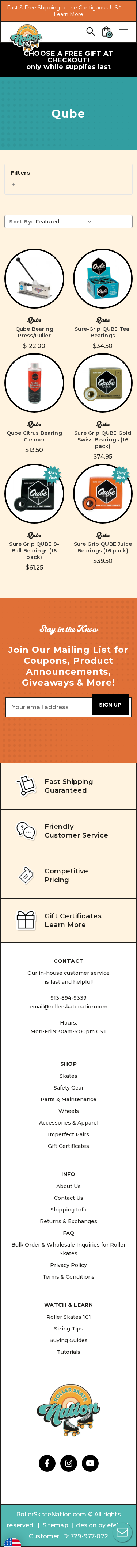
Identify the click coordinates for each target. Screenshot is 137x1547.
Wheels (68, 1111)
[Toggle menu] (123, 32)
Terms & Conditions (68, 1277)
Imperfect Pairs (68, 1134)
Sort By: (21, 221)
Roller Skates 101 (68, 1317)
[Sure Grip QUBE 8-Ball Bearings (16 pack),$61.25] (34, 493)
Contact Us (68, 1198)
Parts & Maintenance (68, 1099)
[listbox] (65, 221)
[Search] (90, 31)
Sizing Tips (68, 1328)
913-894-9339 (68, 998)
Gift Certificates (68, 1146)
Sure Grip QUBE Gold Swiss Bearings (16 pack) (102, 439)
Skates (68, 1076)
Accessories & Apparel (68, 1122)
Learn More (68, 14)
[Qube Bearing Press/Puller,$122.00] (34, 278)
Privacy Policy (68, 1265)
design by (90, 1525)
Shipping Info (68, 1209)
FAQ (68, 1233)
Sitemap (55, 1525)
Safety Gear (69, 1087)
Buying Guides (68, 1340)
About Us (68, 1186)
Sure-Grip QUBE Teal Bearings (103, 332)
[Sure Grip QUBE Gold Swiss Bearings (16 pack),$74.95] (103, 383)
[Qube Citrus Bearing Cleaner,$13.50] (34, 383)
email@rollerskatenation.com (68, 1006)
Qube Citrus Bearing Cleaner (34, 436)
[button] (68, 179)
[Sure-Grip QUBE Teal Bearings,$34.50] (103, 278)
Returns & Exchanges (68, 1221)
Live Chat (122, 1532)
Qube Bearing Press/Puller (34, 332)
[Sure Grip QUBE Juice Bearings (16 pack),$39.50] (103, 493)
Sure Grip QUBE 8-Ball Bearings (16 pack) (34, 550)
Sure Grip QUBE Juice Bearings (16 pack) (103, 547)
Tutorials (68, 1352)
